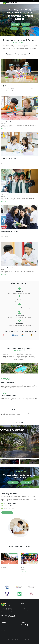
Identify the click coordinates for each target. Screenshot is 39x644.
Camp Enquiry (25, 24)
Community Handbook (12, 639)
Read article (23, 571)
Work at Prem (19, 639)
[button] (35, 0)
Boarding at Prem (7, 512)
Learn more (3, 128)
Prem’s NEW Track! (7, 566)
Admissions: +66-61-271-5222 (8, 616)
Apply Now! (26, 28)
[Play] (19, 441)
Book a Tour (14, 28)
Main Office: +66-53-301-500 (8, 615)
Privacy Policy (24, 639)
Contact (29, 639)
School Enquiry (15, 24)
